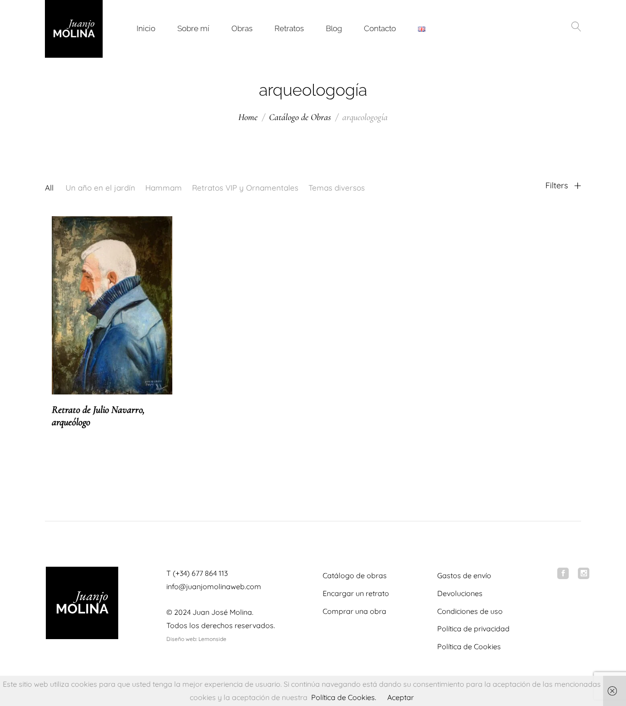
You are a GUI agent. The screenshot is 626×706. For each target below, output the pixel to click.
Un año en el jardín (100, 187)
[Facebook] (563, 573)
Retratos (289, 29)
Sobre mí (193, 29)
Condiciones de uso (470, 611)
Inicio (146, 29)
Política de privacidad (473, 628)
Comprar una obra (354, 611)
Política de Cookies (469, 646)
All (49, 187)
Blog (334, 29)
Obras (242, 29)
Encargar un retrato (356, 593)
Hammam (163, 187)
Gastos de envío (464, 575)
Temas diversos (336, 187)
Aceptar (400, 697)
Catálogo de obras (355, 575)
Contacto (380, 29)
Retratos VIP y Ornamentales (245, 187)
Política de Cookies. (343, 697)
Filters (557, 185)
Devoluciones (460, 593)
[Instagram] (583, 573)
